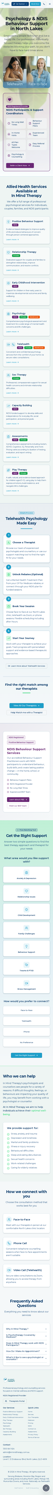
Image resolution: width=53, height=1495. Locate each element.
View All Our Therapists (25, 705)
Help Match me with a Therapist (27, 712)
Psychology (7, 1423)
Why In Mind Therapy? (17, 1329)
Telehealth (6, 1426)
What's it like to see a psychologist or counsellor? (25, 1358)
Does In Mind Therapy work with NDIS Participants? (25, 1344)
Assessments (7, 1434)
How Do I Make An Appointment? (23, 1351)
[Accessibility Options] (46, 1488)
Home (30, 1411)
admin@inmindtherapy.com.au (16, 1452)
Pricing (30, 1423)
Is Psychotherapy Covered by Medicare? (20, 1336)
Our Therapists (33, 1417)
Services (31, 1414)
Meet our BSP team (18, 806)
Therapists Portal (17, 1401)
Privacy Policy (33, 1434)
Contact (6, 1445)
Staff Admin (18, 1488)
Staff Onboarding (32, 1488)
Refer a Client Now (18, 165)
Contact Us (32, 1429)
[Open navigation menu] (50, 4)
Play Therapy (7, 1420)
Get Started (20, 4)
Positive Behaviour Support (13, 1411)
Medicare (31, 1420)
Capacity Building (9, 1432)
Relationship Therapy (10, 1414)
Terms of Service (33, 1437)
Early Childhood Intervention (13, 1417)
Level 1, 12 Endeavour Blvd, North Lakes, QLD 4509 (25, 1459)
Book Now (35, 4)
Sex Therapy (7, 1429)
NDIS (30, 1426)
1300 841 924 (8, 1449)
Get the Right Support (25, 1055)
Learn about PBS (16, 799)
